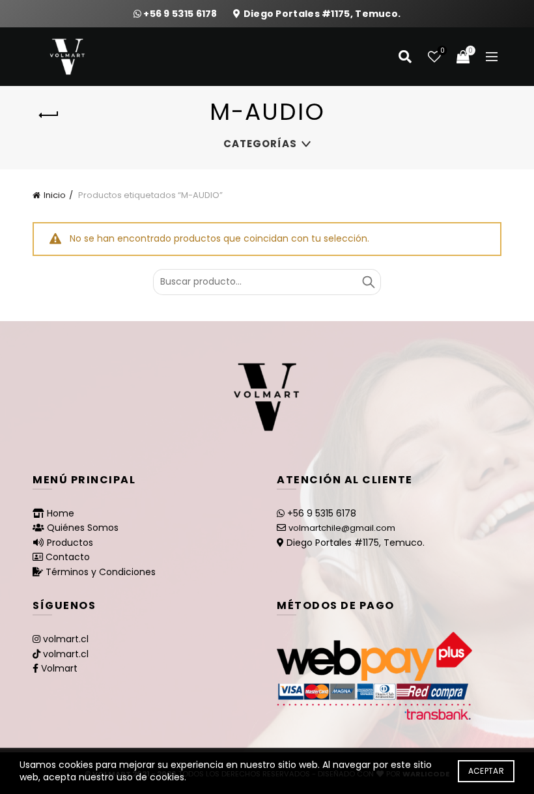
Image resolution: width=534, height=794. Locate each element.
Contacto (68, 556)
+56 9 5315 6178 (181, 13)
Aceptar (486, 770)
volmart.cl (66, 638)
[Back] (49, 115)
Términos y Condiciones (101, 571)
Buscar (368, 282)
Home (60, 513)
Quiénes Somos (83, 527)
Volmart (59, 668)
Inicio (55, 195)
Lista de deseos (442, 51)
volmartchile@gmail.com (341, 528)
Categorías (260, 143)
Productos (70, 542)
